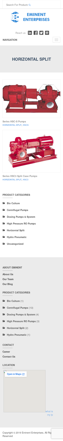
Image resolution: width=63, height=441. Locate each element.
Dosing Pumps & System (21, 216)
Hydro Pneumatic (17, 237)
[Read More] (31, 98)
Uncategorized (15, 243)
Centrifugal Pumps (17, 210)
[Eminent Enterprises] (32, 16)
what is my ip (49, 413)
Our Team (8, 279)
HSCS (26, 124)
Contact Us (9, 356)
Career (6, 351)
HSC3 (25, 179)
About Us (8, 274)
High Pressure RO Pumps (21, 223)
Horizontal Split (12, 124)
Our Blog (8, 284)
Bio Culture (13, 203)
